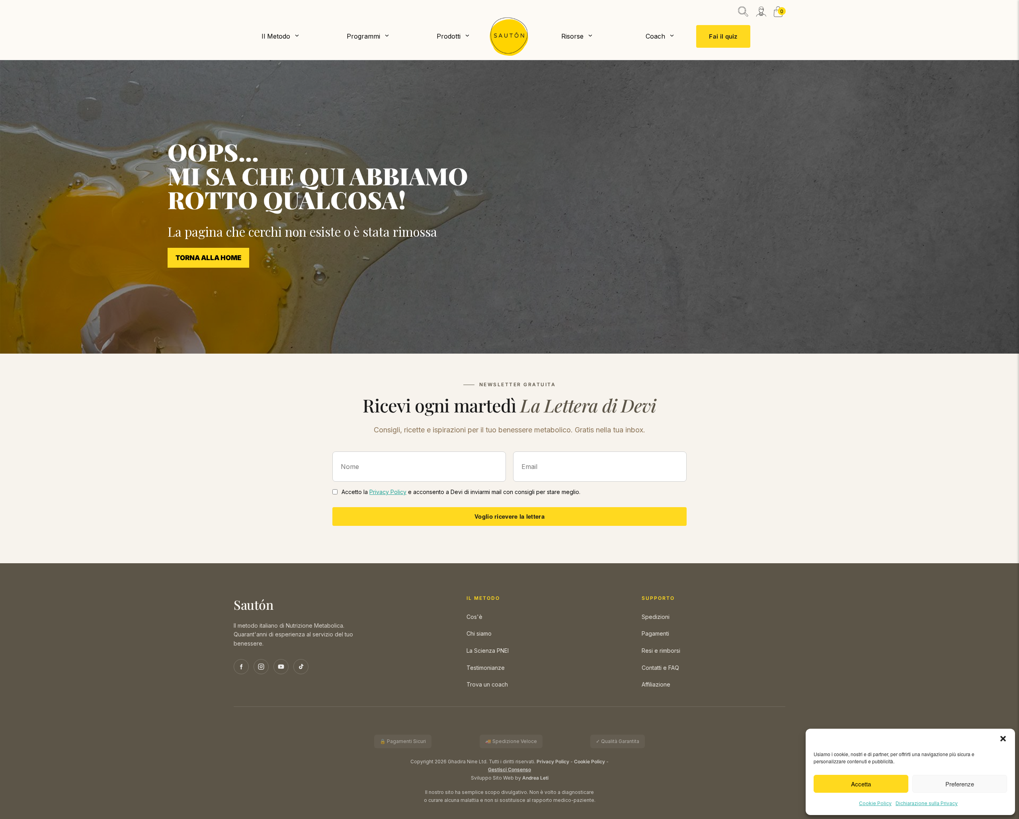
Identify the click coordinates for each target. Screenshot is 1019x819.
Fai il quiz (723, 36)
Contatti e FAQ (660, 667)
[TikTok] (300, 666)
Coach (655, 36)
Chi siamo (479, 633)
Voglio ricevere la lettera (509, 516)
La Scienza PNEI (488, 650)
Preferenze (959, 784)
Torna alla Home (208, 258)
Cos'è (474, 616)
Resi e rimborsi (661, 650)
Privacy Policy (387, 491)
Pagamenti (655, 633)
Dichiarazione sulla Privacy (927, 803)
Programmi (363, 36)
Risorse (572, 36)
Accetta (861, 784)
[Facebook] (241, 666)
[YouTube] (281, 666)
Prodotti (449, 36)
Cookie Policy (875, 803)
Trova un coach (487, 684)
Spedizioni (656, 616)
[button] (1003, 739)
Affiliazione (656, 684)
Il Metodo (276, 36)
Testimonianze (486, 667)
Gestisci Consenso (509, 769)
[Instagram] (261, 666)
